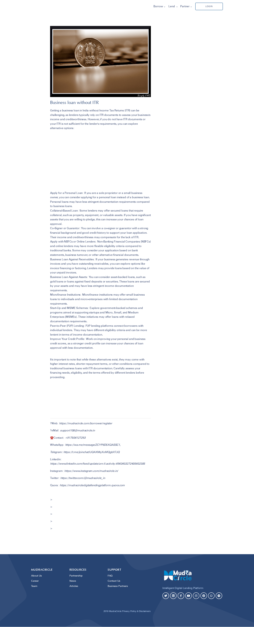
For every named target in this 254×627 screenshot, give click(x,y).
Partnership (76, 575)
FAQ (110, 575)
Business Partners (118, 585)
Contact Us (114, 580)
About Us (36, 575)
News (72, 580)
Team (34, 585)
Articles (73, 585)
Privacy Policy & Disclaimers (136, 611)
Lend (171, 6)
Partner (185, 6)
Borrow (158, 6)
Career (35, 580)
